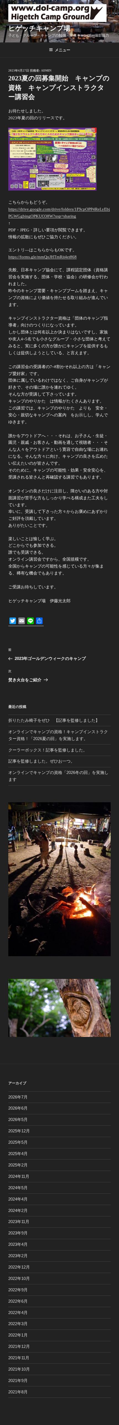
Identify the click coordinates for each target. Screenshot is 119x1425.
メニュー (62, 50)
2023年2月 (18, 1255)
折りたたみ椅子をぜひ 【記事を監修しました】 (54, 720)
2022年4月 (18, 1312)
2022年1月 (18, 1335)
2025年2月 (18, 1165)
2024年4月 (18, 1199)
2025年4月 (18, 1153)
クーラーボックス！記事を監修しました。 (47, 750)
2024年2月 (18, 1210)
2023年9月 (18, 1233)
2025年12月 (19, 1130)
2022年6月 (18, 1301)
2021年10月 (19, 1369)
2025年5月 (18, 1142)
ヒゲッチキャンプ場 (39, 28)
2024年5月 (18, 1187)
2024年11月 (18, 1176)
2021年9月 (18, 1380)
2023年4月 (18, 1244)
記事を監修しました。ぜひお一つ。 (41, 761)
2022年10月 (19, 1278)
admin (46, 70)
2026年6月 (18, 1108)
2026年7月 (18, 1097)
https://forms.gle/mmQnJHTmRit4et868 (42, 257)
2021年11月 (18, 1357)
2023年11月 (18, 1221)
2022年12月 (19, 1267)
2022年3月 (18, 1323)
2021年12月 (19, 1346)
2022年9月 (18, 1289)
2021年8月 (18, 1391)
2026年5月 (18, 1119)
